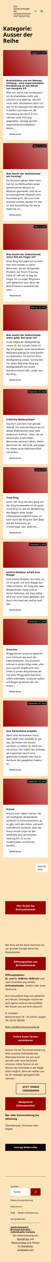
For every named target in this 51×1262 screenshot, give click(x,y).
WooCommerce (20, 1242)
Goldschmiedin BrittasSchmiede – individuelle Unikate (22, 1229)
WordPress (23, 1239)
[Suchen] (36, 1191)
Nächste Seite (42, 868)
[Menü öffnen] (35, 11)
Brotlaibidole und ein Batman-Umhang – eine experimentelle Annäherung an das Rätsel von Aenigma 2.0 (25, 84)
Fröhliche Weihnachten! (20, 419)
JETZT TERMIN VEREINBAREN (30, 1088)
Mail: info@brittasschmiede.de (22, 1027)
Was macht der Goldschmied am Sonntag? (23, 174)
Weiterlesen (16, 135)
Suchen (14, 1186)
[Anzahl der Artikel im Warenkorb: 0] (41, 11)
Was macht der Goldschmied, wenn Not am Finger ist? (23, 255)
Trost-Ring (12, 497)
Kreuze (10, 809)
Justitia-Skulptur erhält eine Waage (23, 573)
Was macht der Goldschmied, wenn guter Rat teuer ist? (23, 336)
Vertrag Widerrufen (25, 1147)
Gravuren (11, 649)
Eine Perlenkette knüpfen (21, 731)
